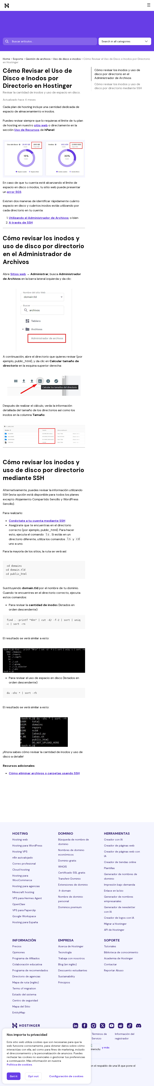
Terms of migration (24, 988)
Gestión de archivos (38, 59)
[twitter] (103, 1025)
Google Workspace (24, 916)
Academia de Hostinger (118, 958)
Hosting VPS (19, 851)
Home (6, 59)
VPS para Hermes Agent (27, 898)
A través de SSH (21, 222)
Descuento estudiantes (72, 970)
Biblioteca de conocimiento (121, 952)
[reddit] (121, 1025)
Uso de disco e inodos (67, 59)
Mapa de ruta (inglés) (25, 982)
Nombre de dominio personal (70, 899)
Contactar (110, 964)
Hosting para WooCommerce (22, 878)
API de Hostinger (114, 929)
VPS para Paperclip (24, 910)
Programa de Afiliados (26, 958)
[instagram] (94, 1025)
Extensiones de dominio (73, 884)
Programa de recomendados (30, 970)
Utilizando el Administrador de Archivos (39, 218)
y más (105, 1047)
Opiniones (18, 952)
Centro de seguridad (25, 1000)
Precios (16, 946)
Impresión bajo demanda (119, 884)
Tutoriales (110, 946)
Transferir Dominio (69, 878)
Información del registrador (124, 1036)
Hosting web (20, 839)
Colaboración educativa (27, 964)
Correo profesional (24, 863)
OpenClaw (18, 904)
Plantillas (109, 868)
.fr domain (64, 890)
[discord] (139, 1025)
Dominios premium (70, 907)
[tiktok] (130, 1025)
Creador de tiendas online (120, 862)
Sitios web (18, 274)
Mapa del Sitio (21, 1006)
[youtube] (112, 1025)
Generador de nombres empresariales (118, 899)
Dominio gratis (67, 860)
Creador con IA (113, 839)
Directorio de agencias (26, 976)
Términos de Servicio (99, 1036)
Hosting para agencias (26, 886)
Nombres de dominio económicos (71, 852)
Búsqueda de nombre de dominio (73, 842)
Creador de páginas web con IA (122, 854)
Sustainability (66, 976)
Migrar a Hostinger (115, 923)
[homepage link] (7, 5)
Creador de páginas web (119, 845)
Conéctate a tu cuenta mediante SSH (37, 521)
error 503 (14, 192)
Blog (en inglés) (67, 964)
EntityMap (18, 1012)
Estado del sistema (24, 994)
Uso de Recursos (26, 130)
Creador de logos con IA (119, 917)
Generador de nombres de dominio (120, 876)
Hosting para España (25, 922)
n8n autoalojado (22, 857)
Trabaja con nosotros (71, 958)
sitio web (41, 125)
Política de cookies (19, 1064)
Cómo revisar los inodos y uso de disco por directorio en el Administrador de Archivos (117, 74)
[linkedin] (75, 1025)
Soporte (18, 59)
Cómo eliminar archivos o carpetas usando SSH (44, 773)
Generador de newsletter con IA (119, 909)
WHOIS (62, 866)
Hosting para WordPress (27, 845)
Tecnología (65, 952)
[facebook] (85, 1025)
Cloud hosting (21, 869)
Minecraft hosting (23, 892)
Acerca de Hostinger (70, 946)
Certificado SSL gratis (71, 872)
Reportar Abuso (114, 970)
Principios (64, 982)
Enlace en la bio (113, 890)
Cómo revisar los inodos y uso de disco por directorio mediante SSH (118, 86)
